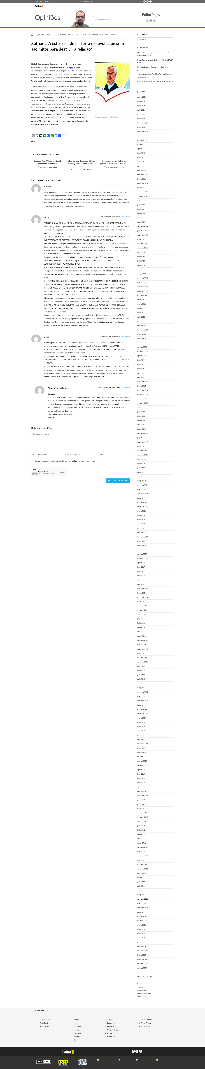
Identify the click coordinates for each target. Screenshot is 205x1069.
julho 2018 (141, 515)
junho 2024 (141, 209)
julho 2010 (141, 929)
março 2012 (141, 843)
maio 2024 (141, 213)
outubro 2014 (142, 709)
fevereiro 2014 (142, 744)
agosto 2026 (141, 97)
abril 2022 (140, 321)
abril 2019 (140, 476)
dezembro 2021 (142, 338)
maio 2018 (141, 524)
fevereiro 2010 (142, 951)
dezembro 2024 (142, 183)
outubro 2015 (142, 657)
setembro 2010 (142, 920)
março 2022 (141, 325)
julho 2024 (141, 205)
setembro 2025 (142, 144)
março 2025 (141, 170)
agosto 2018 (141, 511)
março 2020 (141, 429)
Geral (75, 1040)
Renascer (77, 1027)
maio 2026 (141, 110)
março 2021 (141, 377)
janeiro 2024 (141, 231)
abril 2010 (140, 942)
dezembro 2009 (142, 959)
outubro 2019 (142, 451)
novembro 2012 (142, 808)
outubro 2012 (142, 813)
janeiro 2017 (141, 593)
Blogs (109, 1033)
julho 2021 (141, 360)
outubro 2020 (142, 399)
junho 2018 (141, 520)
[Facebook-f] (144, 1)
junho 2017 (141, 571)
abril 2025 (140, 166)
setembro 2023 (142, 248)
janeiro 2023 (141, 282)
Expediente (44, 1023)
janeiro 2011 (141, 903)
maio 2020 (141, 420)
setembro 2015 (142, 662)
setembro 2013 (142, 765)
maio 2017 (141, 576)
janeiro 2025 (141, 179)
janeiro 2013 (141, 800)
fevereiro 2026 (142, 123)
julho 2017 (141, 567)
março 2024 (141, 222)
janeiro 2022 (141, 334)
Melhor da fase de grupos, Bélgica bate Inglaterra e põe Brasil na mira (80, 163)
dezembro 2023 (142, 235)
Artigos (110, 1020)
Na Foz (76, 1020)
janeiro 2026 (141, 127)
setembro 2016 (142, 610)
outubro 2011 (142, 864)
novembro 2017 (142, 550)
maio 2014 (141, 731)
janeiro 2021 (141, 386)
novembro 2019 (142, 446)
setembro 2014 (142, 714)
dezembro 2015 (142, 649)
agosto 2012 (141, 821)
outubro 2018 (142, 502)
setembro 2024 (142, 196)
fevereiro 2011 (142, 899)
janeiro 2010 (141, 955)
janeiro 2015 (141, 696)
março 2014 (141, 739)
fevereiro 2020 (142, 433)
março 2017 (141, 584)
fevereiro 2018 (142, 537)
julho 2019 (141, 463)
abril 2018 (140, 528)
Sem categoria (92, 35)
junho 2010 (141, 933)
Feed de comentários (144, 993)
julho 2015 (141, 670)
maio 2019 (141, 472)
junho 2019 (141, 468)
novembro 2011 (142, 860)
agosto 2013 (141, 770)
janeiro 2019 (141, 489)
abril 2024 (140, 218)
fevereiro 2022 (142, 330)
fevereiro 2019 (142, 485)
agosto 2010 (141, 925)
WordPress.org (142, 996)
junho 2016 (141, 623)
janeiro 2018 (141, 541)
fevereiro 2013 (142, 795)
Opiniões (47, 18)
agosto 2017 (141, 563)
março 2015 (141, 688)
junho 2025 (141, 157)
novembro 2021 (142, 343)
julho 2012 (141, 826)
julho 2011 (141, 877)
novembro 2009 (142, 964)
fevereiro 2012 (142, 847)
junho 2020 (141, 416)
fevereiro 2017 (142, 588)
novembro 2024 (142, 188)
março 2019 (141, 481)
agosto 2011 (141, 873)
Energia (76, 1030)
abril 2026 (140, 114)
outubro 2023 (142, 244)
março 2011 (141, 895)
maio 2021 (141, 369)
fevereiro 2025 (142, 175)
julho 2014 (141, 722)
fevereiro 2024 (142, 226)
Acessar (140, 988)
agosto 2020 (141, 407)
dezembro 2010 (142, 908)
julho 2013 (141, 774)
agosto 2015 (141, 666)
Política (76, 1037)
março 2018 (141, 532)
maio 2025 (141, 162)
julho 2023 (141, 256)
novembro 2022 (142, 291)
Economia (111, 1023)
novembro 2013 (142, 757)
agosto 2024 (141, 200)
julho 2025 (141, 153)
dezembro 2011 (142, 856)
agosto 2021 (141, 356)
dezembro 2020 (142, 390)
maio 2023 (141, 265)
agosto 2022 (141, 304)
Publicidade (44, 1027)
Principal (77, 1033)
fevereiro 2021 (142, 381)
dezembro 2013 (142, 752)
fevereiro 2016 (142, 640)
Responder (126, 186)
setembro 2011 (142, 869)
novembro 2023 (142, 239)
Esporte (110, 1027)
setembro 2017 (142, 558)
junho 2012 (141, 830)
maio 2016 (141, 627)
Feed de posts (142, 991)
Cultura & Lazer (113, 1030)
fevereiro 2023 (142, 278)
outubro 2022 (142, 295)
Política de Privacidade (144, 976)
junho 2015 (141, 675)
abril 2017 (140, 580)
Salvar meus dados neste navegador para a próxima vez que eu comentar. (65, 461)
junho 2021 (141, 364)
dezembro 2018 (142, 494)
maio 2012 (141, 834)
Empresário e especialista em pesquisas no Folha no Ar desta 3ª (114, 162)
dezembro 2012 (142, 804)
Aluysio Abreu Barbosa (44, 35)
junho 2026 (141, 106)
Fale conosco (83, 1)
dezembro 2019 (142, 442)
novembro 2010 (142, 912)
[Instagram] (150, 1)
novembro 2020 (142, 395)
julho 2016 (141, 619)
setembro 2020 (142, 403)
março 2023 (141, 274)
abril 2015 (140, 683)
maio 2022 (141, 317)
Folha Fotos (146, 1023)
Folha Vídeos (146, 1020)
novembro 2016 (142, 601)
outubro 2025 (142, 140)
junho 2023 (141, 261)
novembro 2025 (142, 136)
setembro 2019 (142, 455)
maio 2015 (141, 679)
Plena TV (111, 1037)
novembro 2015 (142, 653)
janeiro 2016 (141, 645)
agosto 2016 (141, 614)
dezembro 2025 (142, 131)
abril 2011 (140, 890)
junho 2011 (141, 882)
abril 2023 (140, 269)
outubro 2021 (142, 347)
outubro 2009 (142, 968)
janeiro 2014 (141, 748)
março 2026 (141, 119)
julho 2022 (141, 308)
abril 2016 (140, 632)
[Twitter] (147, 1)
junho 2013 (141, 778)
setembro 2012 (142, 817)
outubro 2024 (142, 192)
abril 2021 (140, 373)
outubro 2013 (142, 761)
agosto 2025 (141, 149)
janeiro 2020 (141, 438)
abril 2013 (140, 787)
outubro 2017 (142, 554)
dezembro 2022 (142, 287)
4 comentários (109, 35)
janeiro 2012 (141, 852)
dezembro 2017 (142, 545)
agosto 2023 (141, 252)
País (75, 1023)
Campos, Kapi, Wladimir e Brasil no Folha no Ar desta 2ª (47, 162)
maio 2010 (141, 938)
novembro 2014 (142, 705)
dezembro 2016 (142, 597)
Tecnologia (145, 1027)
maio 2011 (141, 886)
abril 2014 (140, 735)
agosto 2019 (141, 459)
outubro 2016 (142, 606)
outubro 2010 (142, 916)
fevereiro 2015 (142, 692)
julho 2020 (141, 412)
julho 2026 (141, 101)
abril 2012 (140, 839)
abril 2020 (140, 425)
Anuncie (89, 1)
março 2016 (141, 636)
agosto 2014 (141, 718)
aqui (71, 67)
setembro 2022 (142, 300)
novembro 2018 (142, 498)
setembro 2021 (142, 351)
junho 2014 (141, 727)
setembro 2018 (142, 507)
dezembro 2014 (142, 701)
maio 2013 (141, 783)
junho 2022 (141, 313)
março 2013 (141, 791)
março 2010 (141, 946)
